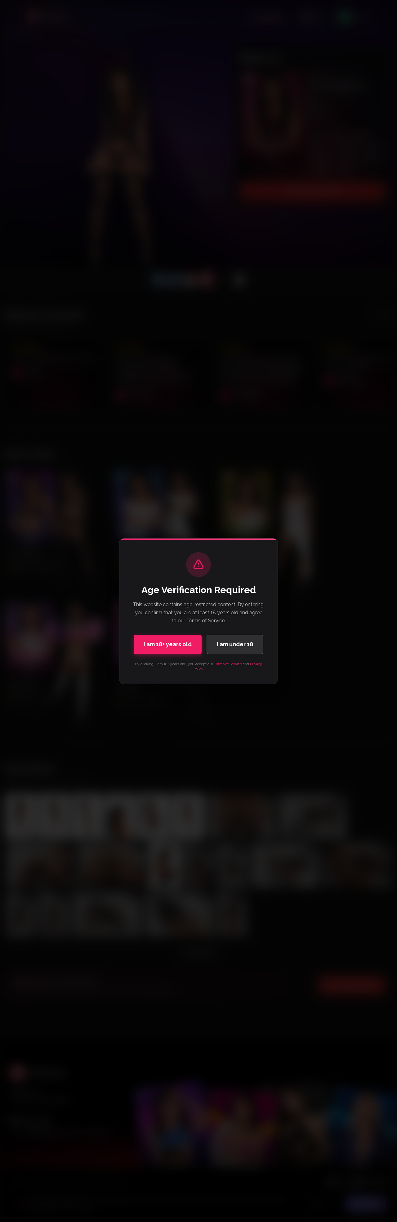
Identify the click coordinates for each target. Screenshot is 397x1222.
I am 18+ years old (168, 644)
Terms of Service (228, 664)
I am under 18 (235, 644)
